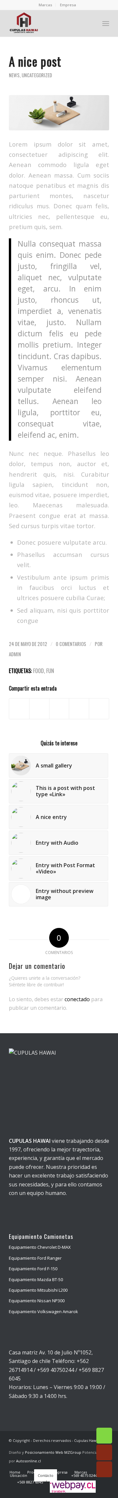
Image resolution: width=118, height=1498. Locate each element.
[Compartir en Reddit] (99, 708)
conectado (77, 999)
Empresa (68, 4)
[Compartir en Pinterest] (79, 708)
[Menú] (105, 23)
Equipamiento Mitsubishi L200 (38, 1290)
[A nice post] (59, 112)
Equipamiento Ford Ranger (35, 1258)
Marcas (45, 4)
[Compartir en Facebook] (19, 708)
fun (50, 670)
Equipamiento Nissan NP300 (37, 1301)
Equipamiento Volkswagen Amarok (43, 1311)
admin (15, 654)
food (38, 670)
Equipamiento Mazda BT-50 (36, 1279)
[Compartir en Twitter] (39, 708)
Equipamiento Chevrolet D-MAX (40, 1247)
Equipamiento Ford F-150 (33, 1269)
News (14, 75)
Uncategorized (37, 75)
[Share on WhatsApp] (59, 708)
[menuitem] (45, 5)
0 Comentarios (71, 643)
